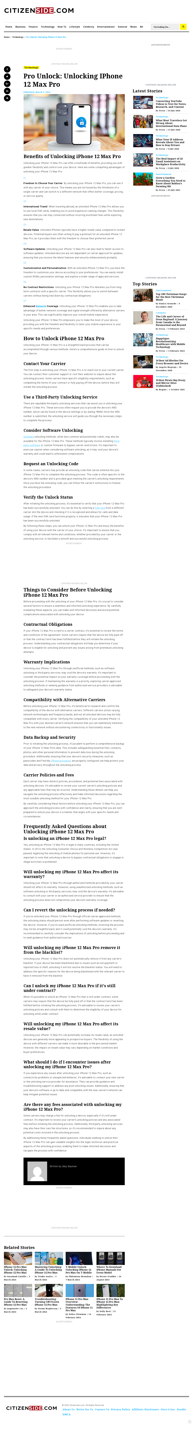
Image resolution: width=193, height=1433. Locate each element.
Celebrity (88, 26)
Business (20, 26)
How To (62, 26)
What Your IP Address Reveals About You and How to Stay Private (170, 142)
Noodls (181, 1409)
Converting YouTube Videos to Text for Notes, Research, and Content (171, 103)
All (141, 26)
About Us (68, 1409)
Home (9, 26)
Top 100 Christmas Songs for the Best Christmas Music (171, 296)
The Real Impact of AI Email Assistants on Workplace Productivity (170, 161)
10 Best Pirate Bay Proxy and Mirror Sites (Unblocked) (170, 383)
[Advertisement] (64, 56)
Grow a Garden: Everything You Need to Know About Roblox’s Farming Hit (170, 182)
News (133, 26)
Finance (33, 26)
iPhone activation (61, 760)
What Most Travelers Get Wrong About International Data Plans (171, 123)
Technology (47, 26)
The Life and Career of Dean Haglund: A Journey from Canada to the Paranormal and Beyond (171, 321)
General (122, 26)
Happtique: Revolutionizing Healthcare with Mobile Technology (170, 343)
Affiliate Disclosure (145, 1409)
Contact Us (102, 1409)
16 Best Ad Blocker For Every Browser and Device (172, 362)
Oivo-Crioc (168, 1409)
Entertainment (106, 26)
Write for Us (84, 1409)
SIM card (100, 508)
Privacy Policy (120, 1409)
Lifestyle (74, 26)
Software (29, 436)
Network (41, 306)
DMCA (67, 1414)
